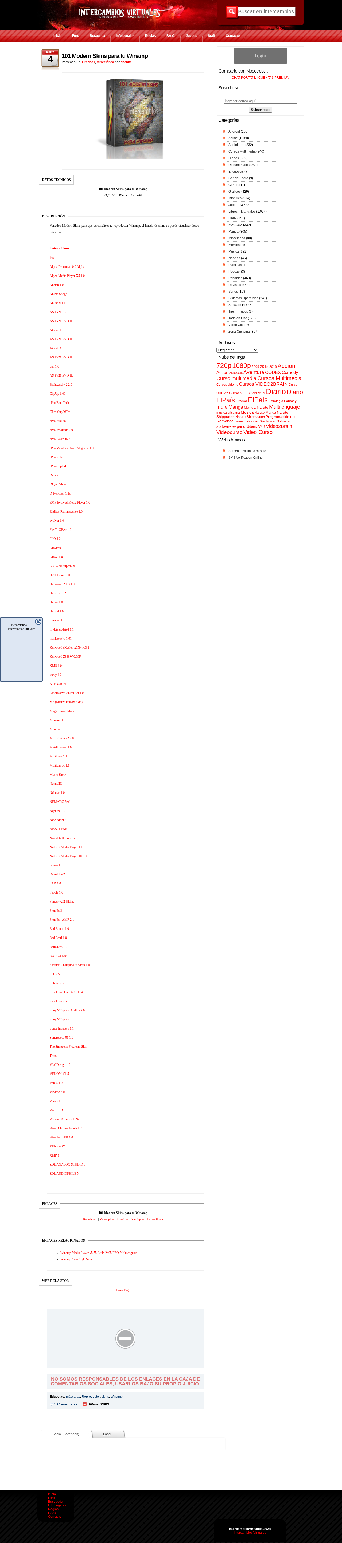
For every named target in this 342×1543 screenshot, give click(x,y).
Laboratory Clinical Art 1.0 (67, 693)
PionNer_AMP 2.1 (62, 920)
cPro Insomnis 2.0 (61, 430)
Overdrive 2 (57, 874)
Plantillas (235, 265)
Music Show (58, 774)
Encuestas (236, 171)
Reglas (150, 36)
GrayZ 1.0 (56, 557)
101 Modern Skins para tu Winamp (105, 56)
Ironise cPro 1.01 (61, 638)
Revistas (234, 285)
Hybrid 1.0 (57, 611)
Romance (225, 421)
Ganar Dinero (238, 178)
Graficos (88, 62)
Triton (53, 1056)
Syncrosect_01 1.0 (61, 1037)
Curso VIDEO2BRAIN (247, 393)
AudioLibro (236, 145)
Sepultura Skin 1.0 (61, 1001)
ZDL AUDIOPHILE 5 (64, 1173)
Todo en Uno (237, 318)
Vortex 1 (55, 1101)
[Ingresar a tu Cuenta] (260, 63)
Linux (232, 218)
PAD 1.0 (55, 883)
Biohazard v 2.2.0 (61, 384)
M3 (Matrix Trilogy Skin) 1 (67, 702)
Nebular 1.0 (57, 793)
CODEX (273, 372)
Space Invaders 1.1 (62, 1028)
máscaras (73, 1396)
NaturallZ (56, 784)
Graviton (55, 548)
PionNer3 (56, 910)
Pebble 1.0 (56, 892)
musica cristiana (228, 412)
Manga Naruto (256, 407)
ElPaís (258, 400)
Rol (292, 417)
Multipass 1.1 (58, 756)
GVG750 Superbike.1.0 (65, 566)
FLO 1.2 (55, 539)
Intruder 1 (56, 620)
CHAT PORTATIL (244, 77)
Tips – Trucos (238, 311)
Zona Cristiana (239, 331)
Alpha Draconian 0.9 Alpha (67, 267)
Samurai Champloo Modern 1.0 (70, 965)
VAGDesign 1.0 (60, 1065)
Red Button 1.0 (59, 929)
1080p (241, 365)
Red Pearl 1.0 (58, 938)
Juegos (191, 36)
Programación (277, 416)
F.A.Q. (170, 36)
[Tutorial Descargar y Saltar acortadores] (125, 1364)
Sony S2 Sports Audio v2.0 (67, 1010)
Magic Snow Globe (62, 711)
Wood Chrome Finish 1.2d (66, 1128)
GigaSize (123, 1219)
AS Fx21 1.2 (58, 312)
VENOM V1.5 (59, 1074)
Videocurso (229, 432)
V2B (261, 426)
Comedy (290, 372)
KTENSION (58, 684)
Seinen (239, 421)
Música (233, 251)
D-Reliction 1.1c (60, 493)
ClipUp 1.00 (57, 394)
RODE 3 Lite (58, 956)
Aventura (253, 372)
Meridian (55, 729)
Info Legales (125, 36)
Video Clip (236, 325)
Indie (222, 407)
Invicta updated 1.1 (62, 629)
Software (234, 305)
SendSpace (138, 1219)
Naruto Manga (265, 412)
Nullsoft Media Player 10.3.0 (68, 856)
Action (222, 372)
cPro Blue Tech (59, 403)
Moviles (234, 245)
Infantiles (235, 198)
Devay (54, 475)
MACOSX (235, 225)
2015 (264, 367)
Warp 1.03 (56, 1110)
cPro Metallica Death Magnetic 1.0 (72, 448)
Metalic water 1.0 (61, 747)
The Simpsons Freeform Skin (68, 1046)
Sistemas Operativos (243, 298)
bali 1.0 (54, 366)
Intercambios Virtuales (250, 1532)
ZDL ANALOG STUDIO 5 (68, 1164)
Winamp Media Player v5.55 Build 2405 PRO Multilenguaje (98, 1253)
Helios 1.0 (56, 602)
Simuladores (268, 421)
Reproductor (91, 1396)
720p (223, 365)
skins (105, 1396)
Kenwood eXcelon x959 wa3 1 (69, 647)
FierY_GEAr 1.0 (60, 530)
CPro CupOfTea (60, 412)
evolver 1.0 (57, 521)
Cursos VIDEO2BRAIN (263, 384)
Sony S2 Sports (60, 1019)
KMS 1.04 (56, 666)
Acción (286, 365)
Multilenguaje (284, 407)
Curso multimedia (236, 378)
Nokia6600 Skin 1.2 (62, 838)
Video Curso (258, 432)
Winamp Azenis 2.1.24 (64, 1119)
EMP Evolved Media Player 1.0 (70, 502)
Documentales (239, 165)
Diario (276, 391)
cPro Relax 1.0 (59, 457)
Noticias (234, 258)
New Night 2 (58, 820)
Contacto (233, 36)
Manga (233, 231)
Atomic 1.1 (57, 330)
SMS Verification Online (245, 458)
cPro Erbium (58, 421)
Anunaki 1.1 (57, 303)
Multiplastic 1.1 (59, 765)
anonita (126, 62)
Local (107, 1434)
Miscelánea (105, 62)
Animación (236, 372)
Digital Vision (58, 484)
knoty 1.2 (56, 675)
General (234, 185)
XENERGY (57, 1146)
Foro (75, 36)
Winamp (117, 1396)
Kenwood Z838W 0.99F (65, 657)
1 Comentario (65, 1404)
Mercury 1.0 (57, 720)
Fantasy (290, 401)
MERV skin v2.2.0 (62, 738)
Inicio (57, 36)
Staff (211, 36)
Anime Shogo (58, 294)
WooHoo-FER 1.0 (61, 1137)
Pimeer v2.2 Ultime (62, 901)
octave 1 (55, 865)
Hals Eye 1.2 (58, 593)
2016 (273, 367)
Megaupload (107, 1219)
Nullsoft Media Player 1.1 (66, 847)
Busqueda (97, 36)
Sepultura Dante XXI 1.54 (66, 992)
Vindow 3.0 (57, 1092)
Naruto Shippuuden (250, 417)
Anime (233, 138)
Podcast (234, 271)
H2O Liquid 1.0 (60, 575)
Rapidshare (90, 1219)
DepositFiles (155, 1219)
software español (231, 426)
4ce (52, 258)
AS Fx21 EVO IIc (61, 321)
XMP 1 (54, 1155)
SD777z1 (56, 974)
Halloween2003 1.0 (62, 584)
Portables (235, 278)
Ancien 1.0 (57, 285)
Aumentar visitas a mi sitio (247, 451)
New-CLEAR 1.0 (61, 829)
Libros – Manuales (241, 211)
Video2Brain (279, 426)
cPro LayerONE (60, 439)
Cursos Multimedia (242, 151)
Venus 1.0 (56, 1083)
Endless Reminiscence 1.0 (66, 511)
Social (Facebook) (66, 1434)
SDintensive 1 (59, 983)
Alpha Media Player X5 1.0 (67, 276)
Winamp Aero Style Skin (76, 1259)
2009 (255, 367)
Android (234, 131)
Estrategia (276, 401)
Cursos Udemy (227, 384)
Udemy (252, 427)
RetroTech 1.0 (58, 947)
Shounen (252, 421)
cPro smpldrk (58, 466)
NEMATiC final (60, 802)
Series (233, 291)
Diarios (233, 158)
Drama (241, 401)
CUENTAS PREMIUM (274, 77)
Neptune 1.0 (57, 811)
